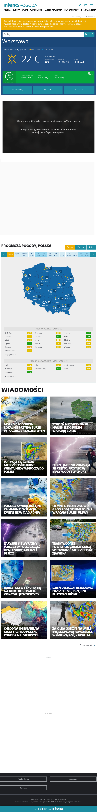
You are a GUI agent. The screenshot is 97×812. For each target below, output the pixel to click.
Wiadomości (36, 10)
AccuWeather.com (88, 17)
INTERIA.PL (51, 802)
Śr (17, 254)
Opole (7, 344)
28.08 (31, 254)
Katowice (38, 336)
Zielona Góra (10, 351)
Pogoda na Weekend (79, 90)
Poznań (37, 344)
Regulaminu (62, 799)
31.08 (50, 254)
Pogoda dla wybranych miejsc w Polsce (49, 361)
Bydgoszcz (38, 333)
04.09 (75, 254)
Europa (16, 10)
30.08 (44, 254)
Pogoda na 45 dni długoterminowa (48, 90)
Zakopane (9, 372)
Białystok (8, 333)
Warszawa (38, 347)
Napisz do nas (23, 779)
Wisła (66, 369)
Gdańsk (8, 336)
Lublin (37, 340)
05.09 (81, 254)
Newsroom (73, 779)
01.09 (56, 254)
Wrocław (67, 347)
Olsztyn (67, 340)
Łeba (36, 365)
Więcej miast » (10, 354)
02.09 (62, 254)
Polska (7, 10)
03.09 (69, 254)
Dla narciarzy (71, 10)
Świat (25, 10)
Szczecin (8, 347)
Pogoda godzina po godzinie (17, 90)
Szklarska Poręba (41, 369)
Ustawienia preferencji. (22, 802)
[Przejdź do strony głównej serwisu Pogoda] (28, 5)
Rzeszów (67, 344)
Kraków (67, 333)
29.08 (38, 254)
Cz (24, 254)
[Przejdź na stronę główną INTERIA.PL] (11, 5)
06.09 (87, 254)
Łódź (7, 340)
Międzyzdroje (69, 365)
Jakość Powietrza (53, 10)
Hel (6, 365)
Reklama (23, 788)
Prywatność (34, 802)
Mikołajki (8, 369)
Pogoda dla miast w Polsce (48, 329)
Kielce (66, 336)
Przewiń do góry (86, 645)
